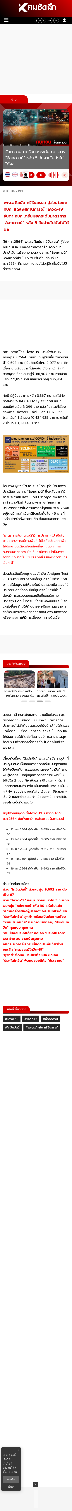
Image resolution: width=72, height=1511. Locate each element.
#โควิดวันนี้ (12, 1027)
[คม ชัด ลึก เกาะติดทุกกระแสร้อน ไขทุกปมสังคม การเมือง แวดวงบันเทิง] (36, 8)
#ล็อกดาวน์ (50, 1019)
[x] (43, 20)
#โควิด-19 (11, 1019)
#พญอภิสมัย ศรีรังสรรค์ (41, 1027)
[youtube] (49, 20)
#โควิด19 (30, 1019)
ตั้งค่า (11, 1486)
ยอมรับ (11, 1479)
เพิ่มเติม (12, 1472)
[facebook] (37, 20)
